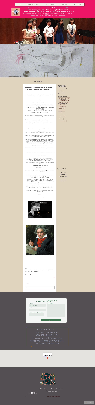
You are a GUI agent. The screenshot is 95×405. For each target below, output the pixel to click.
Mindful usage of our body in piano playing (32, 271)
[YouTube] (17, 42)
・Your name (31, 303)
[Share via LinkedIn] (30, 274)
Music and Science (62, 110)
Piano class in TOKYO (62, 116)
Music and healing (61, 112)
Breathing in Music (61, 108)
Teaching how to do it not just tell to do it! (64, 102)
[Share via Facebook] (25, 274)
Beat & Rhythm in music (62, 106)
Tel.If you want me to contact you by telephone (36, 312)
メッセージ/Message (50, 303)
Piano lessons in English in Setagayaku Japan (64, 98)
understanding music (62, 104)
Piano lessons (61, 118)
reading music (61, 114)
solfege (66, 114)
